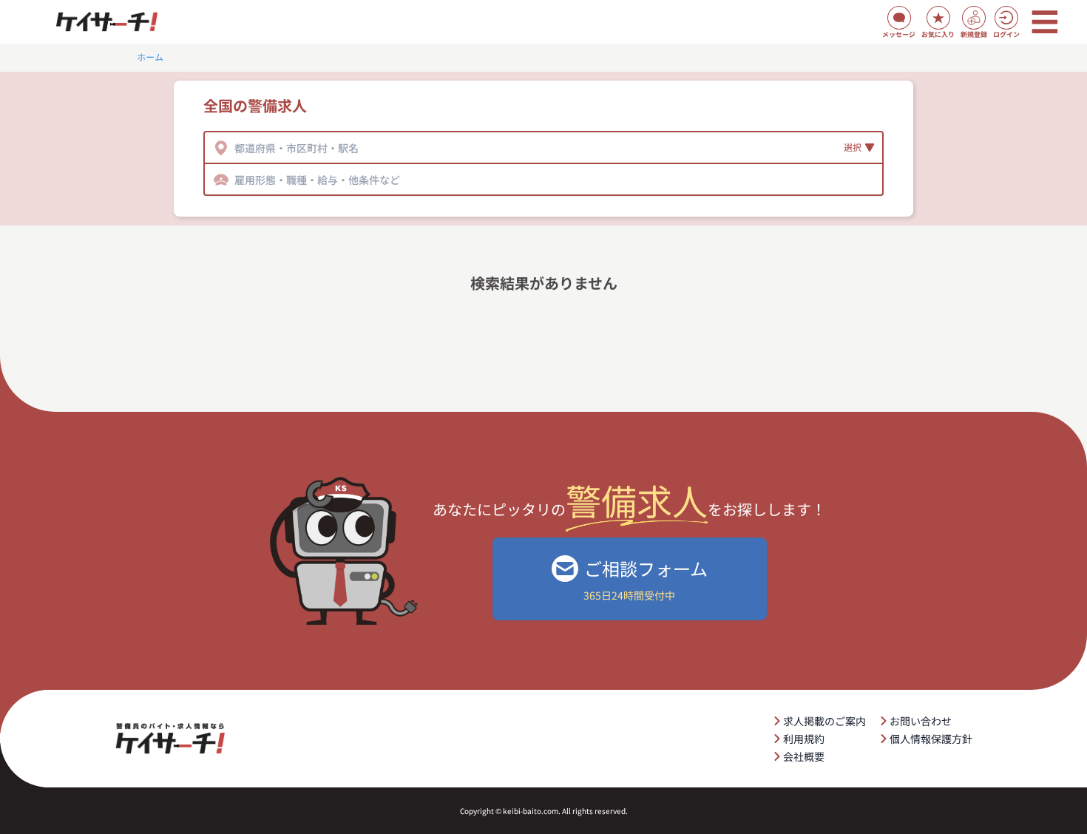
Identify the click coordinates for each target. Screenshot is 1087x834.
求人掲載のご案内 (824, 720)
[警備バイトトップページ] (106, 22)
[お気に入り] (938, 18)
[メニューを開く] (1045, 22)
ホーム (150, 57)
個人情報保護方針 (931, 738)
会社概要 (803, 756)
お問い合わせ (921, 720)
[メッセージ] (899, 18)
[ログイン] (1006, 18)
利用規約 (803, 738)
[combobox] (235, 147)
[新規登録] (974, 18)
